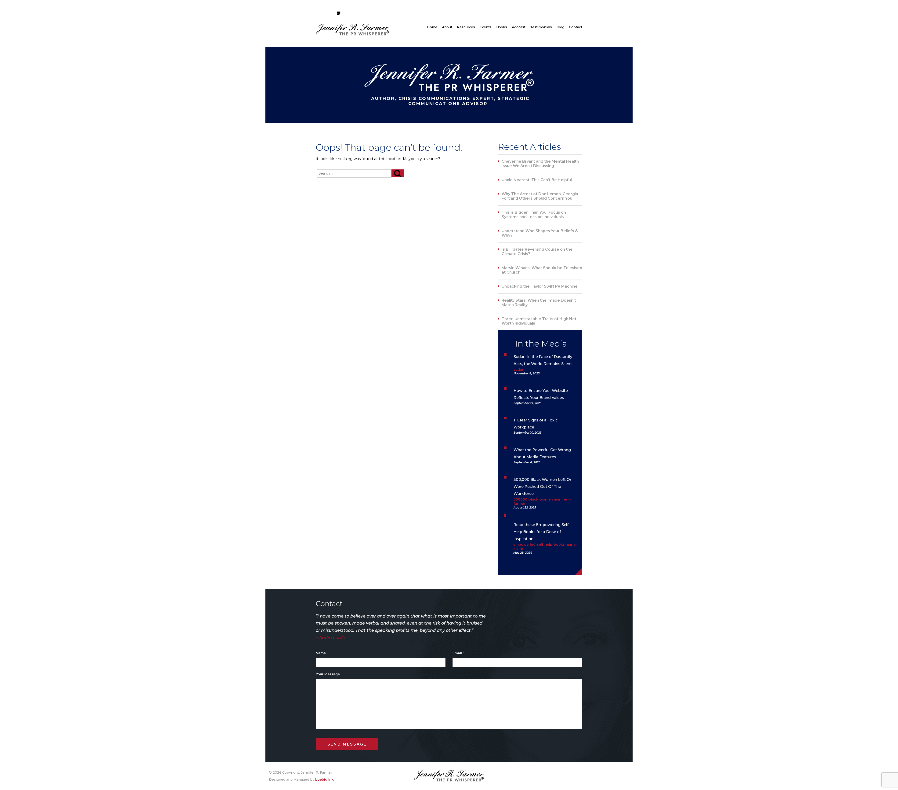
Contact (575, 27)
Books (501, 27)
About (447, 27)
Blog (560, 27)
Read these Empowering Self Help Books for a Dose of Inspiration (540, 532)
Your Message (328, 674)
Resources (466, 27)
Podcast (518, 27)
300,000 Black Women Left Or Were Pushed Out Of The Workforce (542, 486)
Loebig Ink (324, 779)
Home (432, 27)
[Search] (397, 173)
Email (458, 653)
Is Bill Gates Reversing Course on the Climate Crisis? (537, 251)
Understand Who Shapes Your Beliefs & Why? (540, 233)
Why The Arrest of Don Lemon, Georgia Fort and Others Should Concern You (540, 196)
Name (321, 653)
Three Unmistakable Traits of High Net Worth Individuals (539, 321)
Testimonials (541, 27)
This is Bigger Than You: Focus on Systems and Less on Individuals (534, 214)
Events (486, 27)
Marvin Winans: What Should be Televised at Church (542, 270)
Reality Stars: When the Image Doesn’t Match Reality (539, 302)
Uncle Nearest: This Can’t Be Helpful (537, 180)
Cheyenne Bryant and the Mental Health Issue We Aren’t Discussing (540, 163)
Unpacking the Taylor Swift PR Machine (540, 286)
